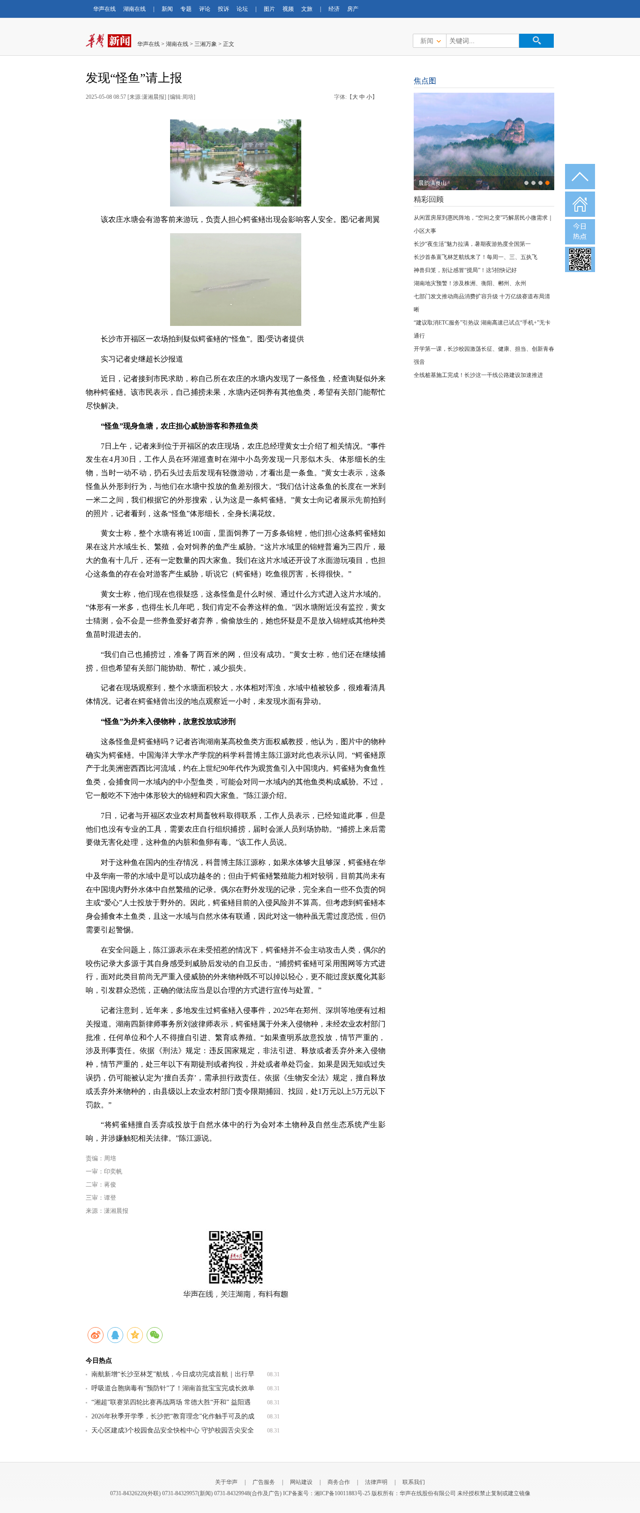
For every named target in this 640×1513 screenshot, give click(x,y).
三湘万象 (205, 44)
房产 (352, 9)
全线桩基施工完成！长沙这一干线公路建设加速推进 (478, 375)
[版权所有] (236, 163)
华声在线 (104, 9)
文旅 (307, 9)
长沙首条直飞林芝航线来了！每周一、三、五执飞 (475, 257)
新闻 (167, 9)
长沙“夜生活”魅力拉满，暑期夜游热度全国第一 (472, 244)
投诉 (223, 9)
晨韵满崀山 (432, 183)
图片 (269, 9)
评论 (204, 9)
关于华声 (226, 1482)
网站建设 (301, 1482)
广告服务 (264, 1482)
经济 (334, 9)
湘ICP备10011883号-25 (342, 1493)
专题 (186, 9)
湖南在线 (134, 9)
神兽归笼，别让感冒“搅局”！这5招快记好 (465, 270)
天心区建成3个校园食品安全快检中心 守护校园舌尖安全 (172, 1430)
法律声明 (376, 1482)
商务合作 (338, 1482)
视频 (288, 9)
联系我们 (413, 1482)
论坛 (242, 9)
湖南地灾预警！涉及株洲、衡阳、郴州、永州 (470, 283)
